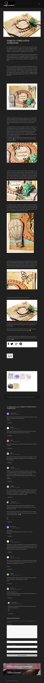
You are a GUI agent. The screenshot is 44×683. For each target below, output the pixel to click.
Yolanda (12, 486)
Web (8, 649)
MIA (11, 453)
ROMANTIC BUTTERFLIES (22, 380)
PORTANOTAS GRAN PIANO (10, 390)
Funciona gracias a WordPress (12, 680)
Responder (9, 422)
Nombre (9, 640)
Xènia (12, 427)
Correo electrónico (12, 645)
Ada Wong (17, 397)
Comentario (9, 624)
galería (22, 56)
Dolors (12, 573)
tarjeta (33, 397)
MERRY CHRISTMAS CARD (10, 380)
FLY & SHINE (16, 379)
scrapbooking (22, 397)
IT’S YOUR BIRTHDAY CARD (16, 390)
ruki (12, 440)
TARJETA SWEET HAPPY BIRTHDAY (28, 380)
